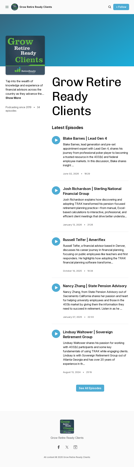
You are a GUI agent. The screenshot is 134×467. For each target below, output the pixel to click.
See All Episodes (90, 388)
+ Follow (121, 6)
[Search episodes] (109, 7)
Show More (13, 98)
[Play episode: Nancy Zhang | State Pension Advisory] (56, 287)
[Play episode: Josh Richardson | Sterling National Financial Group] (56, 190)
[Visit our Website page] (75, 447)
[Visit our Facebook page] (58, 447)
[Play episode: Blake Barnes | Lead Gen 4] (56, 140)
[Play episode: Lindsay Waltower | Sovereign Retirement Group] (56, 334)
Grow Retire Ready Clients (36, 6)
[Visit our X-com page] (67, 447)
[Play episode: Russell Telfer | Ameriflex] (56, 241)
